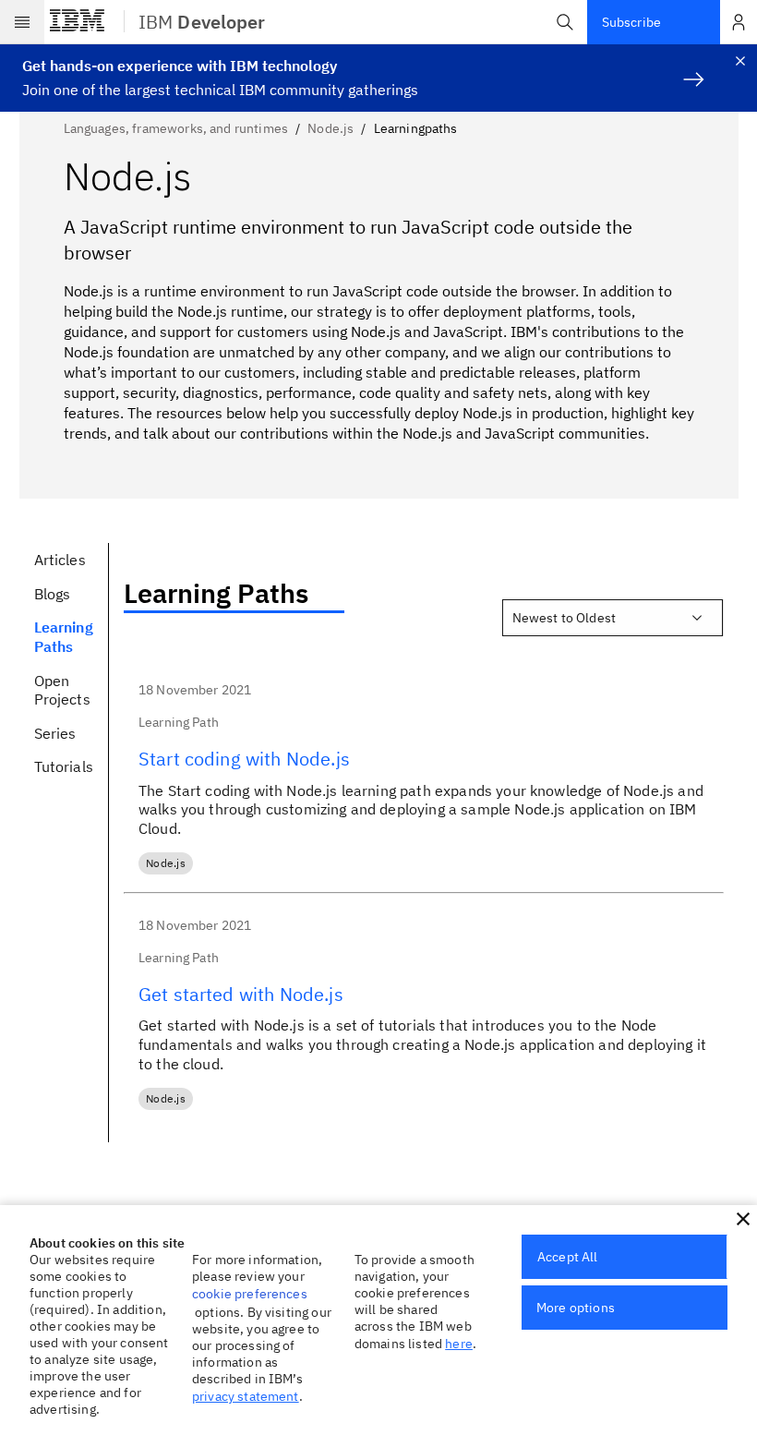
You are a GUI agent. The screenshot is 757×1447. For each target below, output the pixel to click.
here (459, 1343)
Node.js (330, 128)
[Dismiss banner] (740, 61)
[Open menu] (22, 22)
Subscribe (631, 22)
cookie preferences (249, 1293)
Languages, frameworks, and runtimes (176, 128)
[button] (565, 22)
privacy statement (245, 1396)
